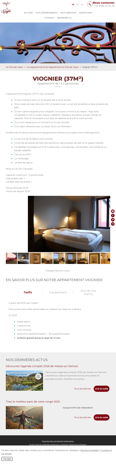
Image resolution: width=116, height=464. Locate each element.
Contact (49, 18)
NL (82, 5)
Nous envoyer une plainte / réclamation (58, 441)
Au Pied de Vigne (14, 67)
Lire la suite (101, 388)
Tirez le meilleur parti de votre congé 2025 (33, 401)
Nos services (68, 13)
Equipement (58, 292)
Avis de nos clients (88, 292)
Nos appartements (47, 13)
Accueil (28, 13)
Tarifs (27, 292)
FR (73, 5)
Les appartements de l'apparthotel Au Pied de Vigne (53, 67)
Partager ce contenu (113, 224)
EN (78, 5)
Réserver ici (64, 18)
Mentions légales (89, 450)
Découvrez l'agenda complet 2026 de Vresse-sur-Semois (42, 366)
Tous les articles (82, 388)
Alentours (85, 13)
